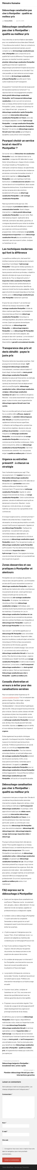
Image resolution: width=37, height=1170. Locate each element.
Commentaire (7, 1094)
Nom (4, 1123)
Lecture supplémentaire (10, 697)
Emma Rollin (8, 21)
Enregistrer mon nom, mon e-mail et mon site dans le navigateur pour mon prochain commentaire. (18, 1151)
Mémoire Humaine (11, 3)
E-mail (4, 1131)
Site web (5, 1140)
